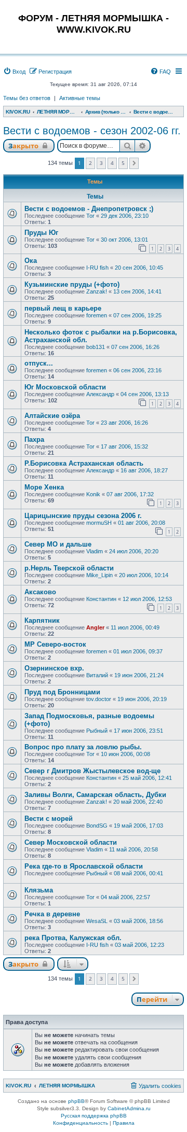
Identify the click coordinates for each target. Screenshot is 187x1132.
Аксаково (40, 592)
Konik (93, 494)
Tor (90, 216)
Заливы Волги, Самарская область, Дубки (95, 795)
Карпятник (42, 620)
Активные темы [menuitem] (79, 98)
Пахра (34, 439)
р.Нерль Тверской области (69, 568)
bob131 (95, 347)
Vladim (94, 551)
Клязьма (38, 890)
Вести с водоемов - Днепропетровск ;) (88, 209)
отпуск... (38, 363)
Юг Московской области (65, 387)
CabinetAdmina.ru (129, 1108)
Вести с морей (48, 818)
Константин (101, 599)
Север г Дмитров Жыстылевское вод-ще (92, 771)
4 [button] (112, 162)
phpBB (76, 1101)
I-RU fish (97, 267)
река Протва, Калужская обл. (73, 938)
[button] (134, 163)
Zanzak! (96, 291)
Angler (95, 627)
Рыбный (97, 731)
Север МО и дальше (57, 544)
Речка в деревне (52, 914)
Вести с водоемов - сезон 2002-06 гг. (92, 130)
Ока (30, 260)
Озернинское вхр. (54, 668)
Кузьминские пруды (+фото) (71, 284)
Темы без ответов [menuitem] (26, 98)
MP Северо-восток (55, 644)
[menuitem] (14, 71)
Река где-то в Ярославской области (83, 866)
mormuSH (99, 523)
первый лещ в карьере (62, 308)
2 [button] (90, 162)
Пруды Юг (41, 232)
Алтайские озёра (52, 416)
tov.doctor (98, 699)
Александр (100, 394)
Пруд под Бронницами (62, 692)
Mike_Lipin (99, 575)
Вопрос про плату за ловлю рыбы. (83, 747)
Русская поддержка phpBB (94, 1116)
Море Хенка (44, 487)
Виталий (97, 675)
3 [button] (101, 162)
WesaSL (97, 921)
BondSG (97, 825)
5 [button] (123, 162)
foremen (96, 315)
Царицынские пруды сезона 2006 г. (83, 516)
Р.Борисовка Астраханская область (83, 463)
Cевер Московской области (70, 842)
